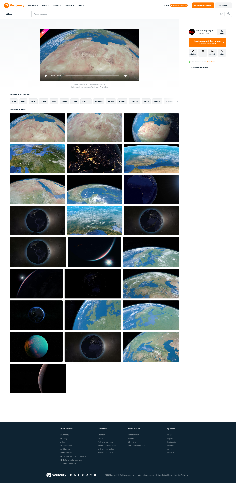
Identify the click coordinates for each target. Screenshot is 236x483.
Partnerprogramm (105, 442)
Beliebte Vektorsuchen (107, 445)
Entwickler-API (66, 453)
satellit (111, 101)
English (170, 435)
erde (14, 101)
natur (33, 101)
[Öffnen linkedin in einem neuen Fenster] (79, 475)
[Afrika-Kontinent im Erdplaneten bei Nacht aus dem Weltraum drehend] (151, 189)
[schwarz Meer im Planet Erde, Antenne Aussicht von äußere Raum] (151, 283)
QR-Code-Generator (68, 463)
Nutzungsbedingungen (145, 475)
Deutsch (170, 445)
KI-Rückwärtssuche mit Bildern (73, 456)
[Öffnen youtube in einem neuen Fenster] (95, 475)
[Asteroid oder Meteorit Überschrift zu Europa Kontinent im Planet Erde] (37, 220)
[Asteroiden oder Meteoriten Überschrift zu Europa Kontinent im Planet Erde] (93, 347)
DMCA (100, 438)
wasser (157, 101)
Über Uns (132, 442)
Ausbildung (65, 449)
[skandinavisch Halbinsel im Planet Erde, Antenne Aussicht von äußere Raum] (151, 252)
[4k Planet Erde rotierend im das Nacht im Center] (36, 315)
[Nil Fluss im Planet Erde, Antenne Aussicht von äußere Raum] (37, 189)
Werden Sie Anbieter (136, 445)
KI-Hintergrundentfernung (71, 460)
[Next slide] (175, 101)
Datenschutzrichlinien (164, 475)
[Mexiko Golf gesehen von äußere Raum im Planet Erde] (94, 189)
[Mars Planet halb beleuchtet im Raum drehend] (38, 378)
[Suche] (221, 13)
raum (146, 101)
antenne (98, 101)
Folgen (221, 33)
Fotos (44, 5)
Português (171, 442)
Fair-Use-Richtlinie (181, 475)
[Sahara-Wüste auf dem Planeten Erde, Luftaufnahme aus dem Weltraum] (37, 127)
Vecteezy (63, 438)
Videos (56, 5)
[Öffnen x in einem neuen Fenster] (91, 475)
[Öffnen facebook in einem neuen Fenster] (71, 475)
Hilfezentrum (133, 435)
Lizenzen (101, 435)
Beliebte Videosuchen (107, 453)
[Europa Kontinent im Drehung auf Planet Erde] (37, 158)
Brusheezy (64, 435)
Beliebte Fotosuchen (106, 449)
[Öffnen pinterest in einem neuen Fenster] (83, 475)
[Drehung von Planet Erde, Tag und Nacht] (93, 283)
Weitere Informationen (199, 68)
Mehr (80, 5)
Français (170, 449)
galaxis (122, 101)
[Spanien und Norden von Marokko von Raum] (151, 158)
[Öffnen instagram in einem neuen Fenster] (75, 475)
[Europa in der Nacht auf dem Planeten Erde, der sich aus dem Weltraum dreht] (94, 158)
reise (74, 101)
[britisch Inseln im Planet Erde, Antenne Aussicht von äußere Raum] (93, 315)
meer (54, 101)
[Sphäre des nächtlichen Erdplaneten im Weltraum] (94, 252)
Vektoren (32, 5)
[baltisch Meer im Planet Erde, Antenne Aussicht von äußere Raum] (151, 315)
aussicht (86, 101)
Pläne (166, 5)
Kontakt (131, 438)
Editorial (68, 5)
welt (23, 101)
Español (170, 438)
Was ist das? (211, 62)
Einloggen (223, 5)
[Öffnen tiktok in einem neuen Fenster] (87, 475)
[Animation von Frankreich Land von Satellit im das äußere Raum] (94, 220)
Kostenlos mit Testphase (207, 42)
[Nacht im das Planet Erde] (38, 252)
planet (64, 101)
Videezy (63, 442)
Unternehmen (66, 445)
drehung (134, 101)
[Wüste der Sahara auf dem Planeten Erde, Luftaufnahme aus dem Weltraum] (151, 127)
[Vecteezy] (14, 5)
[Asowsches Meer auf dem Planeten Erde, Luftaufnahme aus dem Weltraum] (151, 347)
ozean (43, 101)
